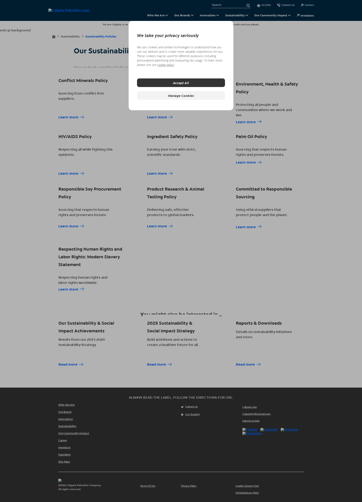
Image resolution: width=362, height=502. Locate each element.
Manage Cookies (181, 95)
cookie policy (165, 65)
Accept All (181, 83)
